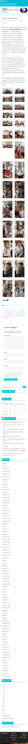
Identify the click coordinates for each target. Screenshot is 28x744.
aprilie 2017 (5, 615)
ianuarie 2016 (5, 649)
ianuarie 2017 (5, 621)
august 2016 (5, 631)
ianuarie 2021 (5, 534)
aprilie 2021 (5, 531)
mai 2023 (4, 481)
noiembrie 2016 (6, 623)
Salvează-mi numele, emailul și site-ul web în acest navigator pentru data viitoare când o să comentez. (14, 374)
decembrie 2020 (6, 537)
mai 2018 (4, 594)
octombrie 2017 (6, 605)
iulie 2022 (4, 505)
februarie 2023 (5, 489)
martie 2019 (5, 568)
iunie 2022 (4, 508)
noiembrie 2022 (6, 497)
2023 (3, 708)
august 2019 (5, 557)
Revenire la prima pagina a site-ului (10, 726)
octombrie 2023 (6, 474)
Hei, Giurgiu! (5, 446)
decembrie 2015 (6, 652)
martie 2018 (5, 597)
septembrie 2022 (6, 502)
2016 (3, 689)
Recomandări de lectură (7, 718)
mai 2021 (4, 529)
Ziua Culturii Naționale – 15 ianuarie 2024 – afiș (13, 429)
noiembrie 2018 (6, 578)
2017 (3, 692)
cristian (4, 20)
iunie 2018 (4, 592)
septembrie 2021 (6, 521)
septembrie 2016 (6, 628)
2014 (3, 684)
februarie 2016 (5, 647)
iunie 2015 (4, 662)
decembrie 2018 (6, 576)
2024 (3, 710)
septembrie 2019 (6, 555)
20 (6, 411)
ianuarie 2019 (5, 573)
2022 (3, 705)
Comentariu (7, 335)
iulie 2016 (4, 634)
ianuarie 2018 (5, 599)
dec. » (7, 414)
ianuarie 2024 (5, 468)
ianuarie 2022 (5, 513)
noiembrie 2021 (6, 518)
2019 (3, 697)
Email (5, 359)
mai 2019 (4, 563)
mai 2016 (4, 639)
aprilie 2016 (5, 641)
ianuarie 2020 (5, 547)
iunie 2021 (4, 526)
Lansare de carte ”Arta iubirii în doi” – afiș (11, 443)
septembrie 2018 (6, 584)
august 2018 (5, 586)
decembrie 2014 (6, 676)
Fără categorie (5, 715)
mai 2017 (4, 613)
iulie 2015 (4, 660)
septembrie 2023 (6, 476)
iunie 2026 (4, 463)
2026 (3, 713)
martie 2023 (5, 487)
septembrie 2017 (6, 607)
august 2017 (5, 610)
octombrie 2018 (6, 581)
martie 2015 (5, 668)
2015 (3, 687)
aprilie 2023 (5, 484)
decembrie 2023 (6, 471)
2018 (5, 305)
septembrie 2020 (6, 542)
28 (10, 413)
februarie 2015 (5, 670)
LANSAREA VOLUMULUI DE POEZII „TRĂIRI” (20, 313)
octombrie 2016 (6, 626)
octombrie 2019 (6, 552)
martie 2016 (5, 644)
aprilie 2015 (5, 665)
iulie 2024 (4, 466)
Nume (5, 352)
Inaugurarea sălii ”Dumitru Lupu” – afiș (11, 436)
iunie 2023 (4, 479)
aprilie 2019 (5, 565)
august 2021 (5, 523)
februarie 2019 (5, 571)
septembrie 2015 (6, 657)
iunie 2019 (4, 560)
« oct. (3, 414)
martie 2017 (5, 618)
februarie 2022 (5, 510)
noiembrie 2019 (6, 550)
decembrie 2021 (6, 516)
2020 (3, 700)
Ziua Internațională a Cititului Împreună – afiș (12, 422)
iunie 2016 (4, 636)
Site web (6, 366)
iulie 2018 (4, 589)
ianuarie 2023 (5, 492)
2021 (3, 702)
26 (3, 413)
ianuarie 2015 (5, 673)
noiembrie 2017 (6, 602)
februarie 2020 (5, 544)
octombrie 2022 (6, 500)
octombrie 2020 (6, 539)
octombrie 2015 (6, 655)
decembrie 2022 (6, 495)
